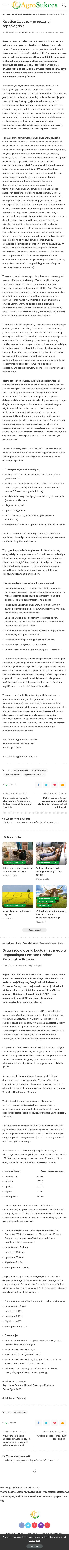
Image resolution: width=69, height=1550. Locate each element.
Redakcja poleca (46, 901)
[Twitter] (46, 785)
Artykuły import (38, 32)
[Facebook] (38, 785)
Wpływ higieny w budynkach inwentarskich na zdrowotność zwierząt (51, 914)
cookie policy (34, 1540)
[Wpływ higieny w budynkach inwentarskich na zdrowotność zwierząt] (51, 896)
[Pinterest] (54, 785)
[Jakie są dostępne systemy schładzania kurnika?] (17, 853)
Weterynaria (44, 905)
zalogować (21, 822)
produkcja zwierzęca (35, 775)
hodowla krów (40, 770)
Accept (34, 1546)
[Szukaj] (63, 5)
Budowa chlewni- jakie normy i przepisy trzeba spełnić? (49, 871)
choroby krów (21, 770)
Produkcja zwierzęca (54, 32)
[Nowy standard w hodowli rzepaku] (17, 896)
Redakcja (26, 32)
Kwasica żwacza (13, 775)
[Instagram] (41, 1525)
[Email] (62, 785)
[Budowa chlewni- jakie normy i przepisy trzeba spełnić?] (51, 853)
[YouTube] (47, 1525)
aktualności (20, 1412)
